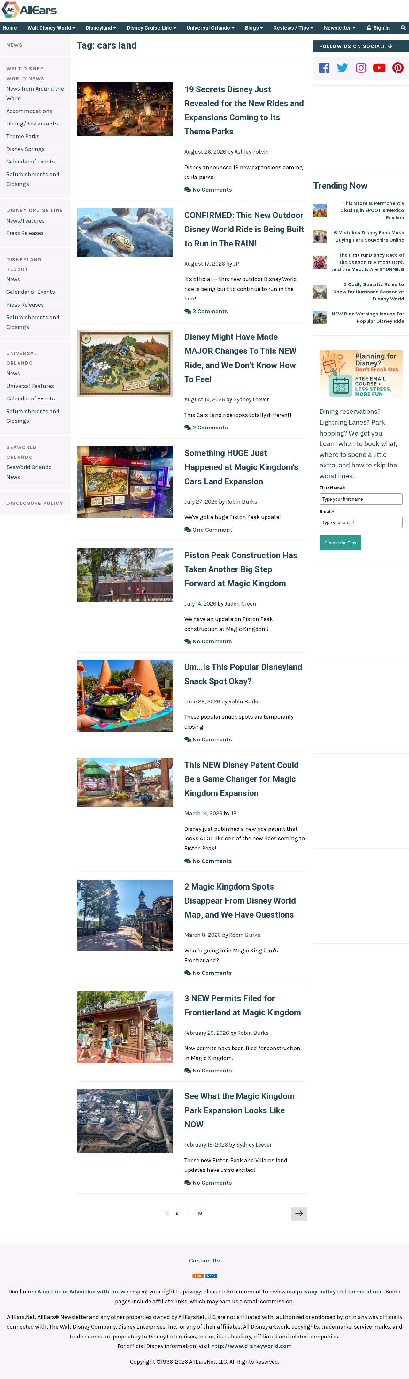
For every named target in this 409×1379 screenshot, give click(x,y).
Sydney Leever (251, 399)
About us (49, 1291)
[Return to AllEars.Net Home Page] (49, 17)
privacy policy (316, 1291)
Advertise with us (93, 1291)
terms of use (365, 1291)
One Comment (211, 529)
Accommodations (29, 111)
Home (10, 28)
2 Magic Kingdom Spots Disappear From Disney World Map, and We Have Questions (240, 901)
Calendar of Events (30, 161)
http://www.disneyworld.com (251, 1346)
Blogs (252, 28)
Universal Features (30, 386)
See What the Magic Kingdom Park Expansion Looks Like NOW (239, 1110)
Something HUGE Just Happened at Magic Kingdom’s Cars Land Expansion (241, 467)
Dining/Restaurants (32, 123)
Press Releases (25, 233)
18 (201, 1213)
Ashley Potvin (252, 151)
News (13, 279)
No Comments (211, 189)
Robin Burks (241, 501)
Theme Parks (23, 136)
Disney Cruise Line (150, 28)
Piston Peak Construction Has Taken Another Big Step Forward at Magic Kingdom (240, 569)
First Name (332, 488)
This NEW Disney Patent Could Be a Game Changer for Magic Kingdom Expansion (241, 779)
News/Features (25, 220)
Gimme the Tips (340, 543)
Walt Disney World (49, 28)
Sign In (381, 28)
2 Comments (209, 427)
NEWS (14, 45)
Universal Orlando (209, 28)
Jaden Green (240, 603)
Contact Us (204, 1260)
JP (236, 263)
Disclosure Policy (34, 503)
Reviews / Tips (292, 28)
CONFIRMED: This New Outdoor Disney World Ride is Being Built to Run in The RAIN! (244, 229)
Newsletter (338, 28)
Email (327, 511)
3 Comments (209, 311)
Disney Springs (25, 149)
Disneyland (99, 28)
